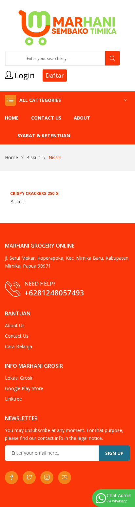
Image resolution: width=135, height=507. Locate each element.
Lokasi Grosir (19, 378)
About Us (15, 325)
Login (24, 75)
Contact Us (46, 118)
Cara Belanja (18, 346)
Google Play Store (24, 388)
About (82, 118)
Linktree (13, 399)
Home (12, 118)
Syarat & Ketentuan (43, 135)
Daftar (55, 75)
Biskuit (33, 157)
